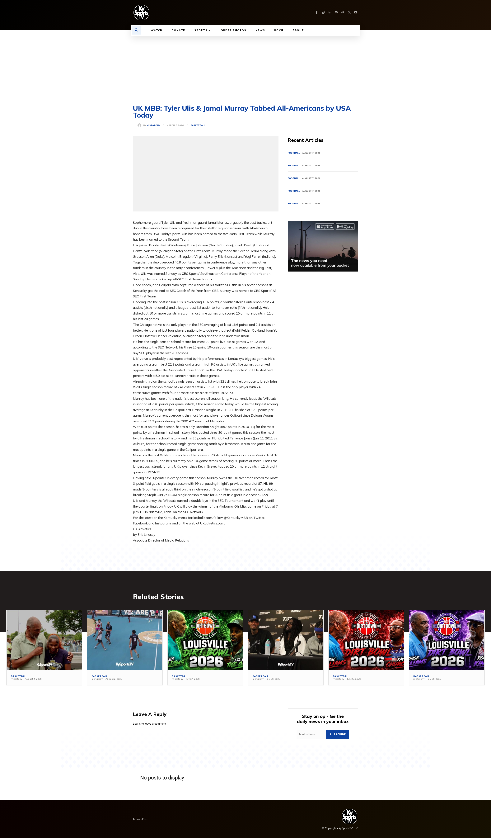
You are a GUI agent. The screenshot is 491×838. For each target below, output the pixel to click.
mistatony (153, 125)
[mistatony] (140, 125)
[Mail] (336, 12)
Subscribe (338, 734)
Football (294, 153)
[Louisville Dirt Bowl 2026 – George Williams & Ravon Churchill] (366, 640)
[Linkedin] (329, 12)
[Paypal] (342, 12)
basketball (197, 125)
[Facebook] (316, 12)
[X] (349, 12)
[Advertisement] (245, 64)
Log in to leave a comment (149, 723)
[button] (136, 30)
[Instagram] (323, 12)
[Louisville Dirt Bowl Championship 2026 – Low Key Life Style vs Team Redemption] (124, 640)
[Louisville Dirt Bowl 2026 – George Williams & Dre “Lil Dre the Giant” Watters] (205, 640)
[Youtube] (355, 12)
